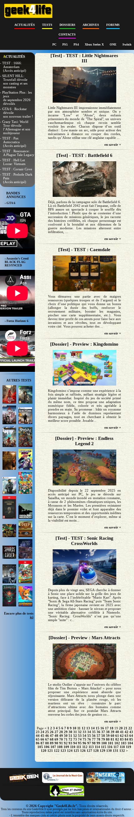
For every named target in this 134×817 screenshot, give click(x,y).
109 (66, 747)
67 (47, 739)
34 (89, 732)
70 (61, 739)
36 (98, 732)
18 (111, 728)
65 (38, 739)
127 (89, 750)
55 (89, 735)
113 (91, 747)
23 (38, 732)
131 (115, 750)
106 (47, 747)
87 (42, 743)
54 (84, 735)
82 (117, 739)
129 (102, 750)
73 (75, 739)
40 (117, 732)
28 (61, 732)
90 (56, 743)
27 (56, 732)
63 (126, 735)
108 (60, 747)
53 (80, 735)
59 (108, 735)
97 (89, 743)
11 (79, 728)
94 (75, 743)
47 (52, 735)
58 (103, 735)
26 (52, 732)
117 (116, 747)
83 (122, 739)
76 (89, 739)
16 (102, 728)
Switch (127, 44)
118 (122, 747)
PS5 (65, 44)
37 (103, 732)
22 (130, 728)
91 (61, 743)
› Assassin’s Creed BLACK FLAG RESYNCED (17, 262)
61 (117, 735)
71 (66, 739)
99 (98, 743)
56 (94, 735)
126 (83, 750)
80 (108, 739)
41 (122, 732)
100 (104, 743)
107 (53, 747)
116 (109, 747)
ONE (113, 44)
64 (131, 735)
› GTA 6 (10, 203)
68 (52, 739)
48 (56, 735)
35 (94, 732)
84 (126, 739)
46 (47, 735)
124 (70, 750)
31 (75, 732)
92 (66, 743)
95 (80, 743)
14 (93, 728)
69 (56, 739)
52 (75, 735)
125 (76, 750)
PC (54, 44)
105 (40, 747)
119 (128, 747)
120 (43, 750)
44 (38, 735)
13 (88, 728)
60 (112, 735)
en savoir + (112, 144)
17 (107, 728)
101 (110, 743)
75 (84, 739)
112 (85, 747)
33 (84, 732)
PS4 (77, 44)
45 (42, 735)
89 (52, 743)
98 (94, 743)
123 (63, 750)
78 (98, 739)
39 (112, 732)
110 (72, 747)
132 (122, 750)
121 (50, 750)
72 (70, 739)
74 (80, 739)
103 (124, 743)
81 (112, 739)
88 (47, 743)
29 (66, 732)
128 (96, 750)
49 (61, 735)
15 (97, 728)
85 (131, 739)
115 (103, 747)
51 (70, 735)
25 (47, 732)
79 (103, 739)
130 (109, 750)
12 (83, 728)
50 (66, 735)
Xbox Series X (95, 44)
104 (130, 743)
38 (108, 732)
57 (98, 735)
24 (42, 732)
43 (131, 732)
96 (84, 743)
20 (121, 728)
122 (57, 750)
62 (122, 735)
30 (70, 732)
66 (42, 739)
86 (38, 743)
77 (94, 739)
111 (78, 747)
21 (125, 728)
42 (126, 732)
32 (80, 732)
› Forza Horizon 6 (16, 321)
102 (117, 743)
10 (74, 728)
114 (97, 747)
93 (70, 743)
